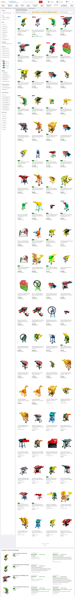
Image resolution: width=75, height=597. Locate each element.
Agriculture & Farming (8, 8)
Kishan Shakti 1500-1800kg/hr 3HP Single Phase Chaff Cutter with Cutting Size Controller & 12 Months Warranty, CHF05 (21, 575)
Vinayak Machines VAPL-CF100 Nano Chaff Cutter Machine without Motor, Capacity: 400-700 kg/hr (21, 564)
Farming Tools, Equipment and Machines (19, 8)
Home (2, 8)
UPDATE (55, 12)
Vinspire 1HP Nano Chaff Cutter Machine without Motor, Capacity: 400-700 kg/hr (20, 553)
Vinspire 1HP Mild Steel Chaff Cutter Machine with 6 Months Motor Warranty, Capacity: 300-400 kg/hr (21, 587)
